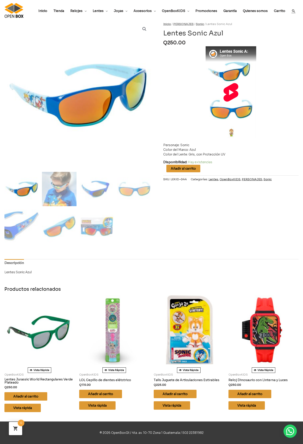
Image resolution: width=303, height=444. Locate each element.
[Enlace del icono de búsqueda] (293, 11)
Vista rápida (22, 408)
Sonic (200, 24)
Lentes (213, 179)
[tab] (14, 263)
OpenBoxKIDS (230, 179)
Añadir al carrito (183, 169)
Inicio (167, 24)
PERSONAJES (183, 24)
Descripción (14, 263)
